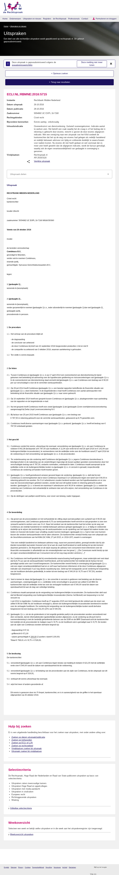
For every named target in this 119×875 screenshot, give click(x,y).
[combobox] (59, 174)
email (113, 867)
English (6, 867)
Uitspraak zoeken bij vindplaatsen (26, 751)
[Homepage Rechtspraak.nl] (12, 7)
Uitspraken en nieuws (32, 19)
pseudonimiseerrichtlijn (22, 65)
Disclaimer (72, 867)
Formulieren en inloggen (106, 19)
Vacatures (57, 867)
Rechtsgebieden (14, 117)
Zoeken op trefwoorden (21, 740)
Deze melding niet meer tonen (91, 63)
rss (109, 867)
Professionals (74, 19)
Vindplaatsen (13, 155)
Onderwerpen (15, 19)
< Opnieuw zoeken (59, 73)
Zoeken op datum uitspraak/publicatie (28, 737)
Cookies (28, 867)
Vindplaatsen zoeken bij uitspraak (26, 748)
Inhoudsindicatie (15, 126)
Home (5, 19)
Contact (85, 19)
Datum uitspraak (14, 104)
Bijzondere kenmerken (17, 122)
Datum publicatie (15, 109)
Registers (47, 19)
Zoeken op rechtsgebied (22, 746)
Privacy (20, 867)
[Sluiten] (111, 64)
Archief (64, 867)
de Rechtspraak (59, 19)
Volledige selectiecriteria (21, 808)
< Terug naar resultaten (59, 82)
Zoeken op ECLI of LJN (22, 743)
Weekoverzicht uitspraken (21, 834)
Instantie (11, 100)
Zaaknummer (13, 113)
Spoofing (49, 867)
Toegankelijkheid (38, 867)
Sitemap (14, 867)
